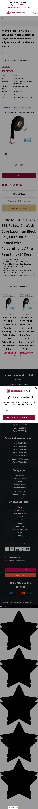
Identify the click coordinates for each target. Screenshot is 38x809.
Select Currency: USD (18, 2)
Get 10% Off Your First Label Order (19, 417)
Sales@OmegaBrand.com (20, 7)
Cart (33, 13)
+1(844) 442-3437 (20, 5)
